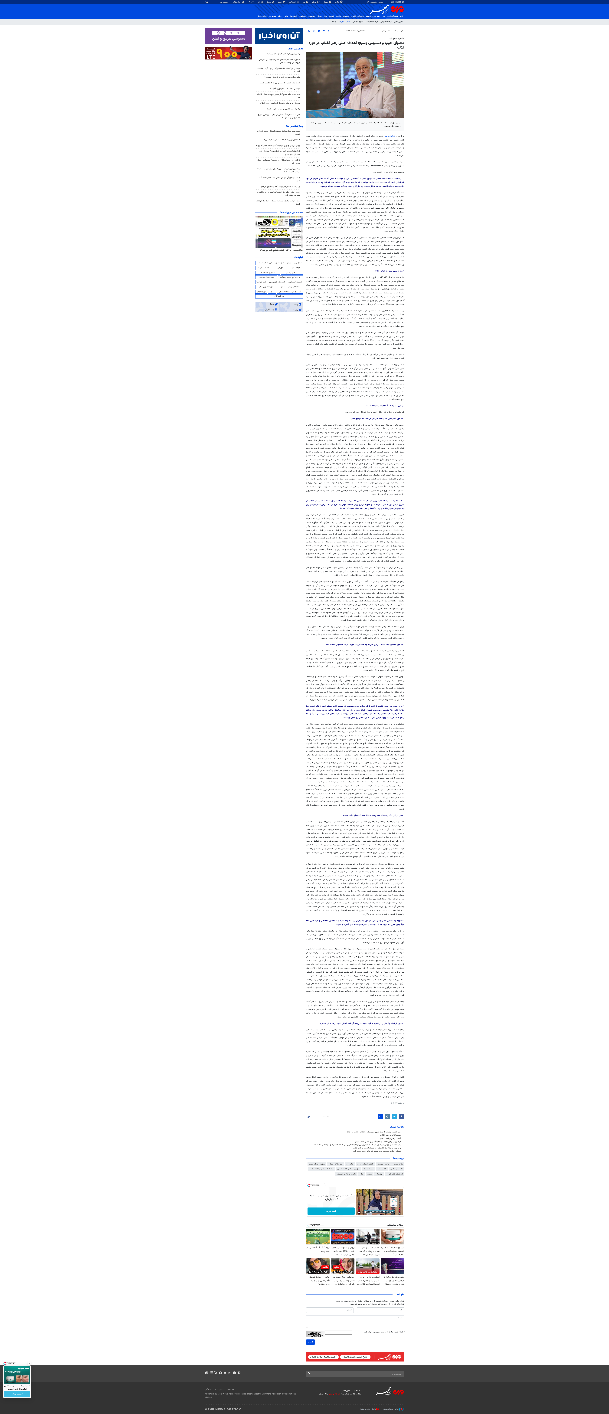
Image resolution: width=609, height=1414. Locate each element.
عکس (286, 16)
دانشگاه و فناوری (357, 16)
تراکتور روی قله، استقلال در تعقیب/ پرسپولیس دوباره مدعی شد (278, 162)
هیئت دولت (369, 1169)
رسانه (334, 21)
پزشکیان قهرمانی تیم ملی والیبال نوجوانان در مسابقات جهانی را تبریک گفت (278, 170)
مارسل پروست (383, 1164)
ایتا (259, 2)
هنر (384, 16)
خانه (401, 16)
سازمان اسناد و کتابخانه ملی (348, 1169)
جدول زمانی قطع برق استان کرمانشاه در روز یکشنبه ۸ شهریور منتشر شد (278, 194)
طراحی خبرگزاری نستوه (391, 1409)
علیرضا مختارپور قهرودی (346, 1174)
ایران (361, 1174)
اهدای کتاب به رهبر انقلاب (390, 1135)
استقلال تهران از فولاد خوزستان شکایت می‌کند (281, 139)
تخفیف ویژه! (17, 1394)
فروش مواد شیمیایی (266, 277)
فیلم (280, 16)
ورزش (319, 16)
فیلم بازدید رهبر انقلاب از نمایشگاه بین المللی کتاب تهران (378, 1141)
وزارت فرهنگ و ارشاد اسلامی (321, 1169)
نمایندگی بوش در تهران (290, 286)
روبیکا (269, 2)
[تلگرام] (239, 1373)
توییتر (280, 2)
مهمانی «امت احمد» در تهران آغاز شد (285, 88)
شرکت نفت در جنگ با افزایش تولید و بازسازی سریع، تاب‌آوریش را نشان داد (279, 116)
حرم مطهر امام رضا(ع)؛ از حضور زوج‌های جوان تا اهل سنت (278, 96)
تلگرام (337, 2)
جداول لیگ (237, 2)
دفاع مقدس (398, 1164)
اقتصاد (331, 16)
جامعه (338, 16)
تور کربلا (279, 267)
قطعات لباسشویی (295, 282)
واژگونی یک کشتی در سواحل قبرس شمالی (283, 109)
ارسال (310, 1342)
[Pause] (359, 1212)
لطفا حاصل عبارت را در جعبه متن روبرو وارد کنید (384, 1332)
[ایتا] (207, 1373)
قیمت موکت (295, 267)
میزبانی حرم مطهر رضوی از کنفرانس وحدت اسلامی (279, 103)
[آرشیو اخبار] (211, 1373)
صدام (369, 1174)
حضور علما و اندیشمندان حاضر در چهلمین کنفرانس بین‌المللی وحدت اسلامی (279, 61)
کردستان (379, 1174)
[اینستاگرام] (230, 1373)
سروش (325, 2)
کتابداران (350, 1164)
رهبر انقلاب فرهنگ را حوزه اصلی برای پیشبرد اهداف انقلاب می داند (374, 1132)
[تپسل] (308, 1185)
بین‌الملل (302, 16)
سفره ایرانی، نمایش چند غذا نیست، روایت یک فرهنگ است (278, 202)
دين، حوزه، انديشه (373, 16)
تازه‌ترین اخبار (295, 49)
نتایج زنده (251, 2)
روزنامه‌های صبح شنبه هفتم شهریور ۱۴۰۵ (282, 250)
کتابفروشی (382, 1169)
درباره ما (230, 1389)
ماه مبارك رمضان (336, 1164)
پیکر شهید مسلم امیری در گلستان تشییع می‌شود (280, 186)
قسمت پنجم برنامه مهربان (390, 1138)
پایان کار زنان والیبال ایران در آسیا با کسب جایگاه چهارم (278, 145)
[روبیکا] (221, 1373)
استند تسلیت (264, 267)
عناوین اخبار (398, 21)
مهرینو (272, 291)
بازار (325, 16)
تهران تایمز (261, 291)
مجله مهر (272, 16)
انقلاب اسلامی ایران (365, 1164)
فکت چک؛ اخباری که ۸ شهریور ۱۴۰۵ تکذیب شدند (280, 83)
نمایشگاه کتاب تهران (395, 1174)
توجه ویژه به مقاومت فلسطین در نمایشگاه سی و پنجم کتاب (377, 1148)
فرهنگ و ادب (392, 16)
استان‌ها (293, 16)
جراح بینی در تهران (294, 262)
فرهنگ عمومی (386, 21)
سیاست (311, 16)
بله (304, 2)
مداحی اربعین (292, 272)
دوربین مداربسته (268, 272)
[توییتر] (225, 1373)
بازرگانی (208, 1389)
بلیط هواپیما (261, 282)
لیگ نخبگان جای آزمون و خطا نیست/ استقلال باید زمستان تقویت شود (279, 153)
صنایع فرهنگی (358, 21)
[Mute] (363, 1212)
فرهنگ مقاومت (372, 21)
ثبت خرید (331, 1211)
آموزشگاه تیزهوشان (277, 282)
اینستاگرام (292, 2)
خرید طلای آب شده (264, 262)
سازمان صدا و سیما (317, 1164)
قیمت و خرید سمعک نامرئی (290, 291)
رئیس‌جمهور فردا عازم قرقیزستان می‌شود (283, 54)
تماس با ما (219, 1389)
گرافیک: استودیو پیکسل (368, 1409)
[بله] (234, 1373)
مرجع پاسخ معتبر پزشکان (290, 277)
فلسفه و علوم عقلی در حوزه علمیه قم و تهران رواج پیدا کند (377, 1151)
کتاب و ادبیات (344, 21)
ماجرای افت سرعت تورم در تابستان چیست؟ (282, 77)
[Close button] (29, 1363)
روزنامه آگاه (279, 296)
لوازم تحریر (279, 262)
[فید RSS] (216, 1373)
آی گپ (314, 2)
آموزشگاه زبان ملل (266, 286)
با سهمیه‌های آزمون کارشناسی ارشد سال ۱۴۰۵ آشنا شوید (279, 179)
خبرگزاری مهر (390, 136)
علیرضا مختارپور (396, 1169)
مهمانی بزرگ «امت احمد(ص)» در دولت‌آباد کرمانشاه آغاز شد (279, 70)
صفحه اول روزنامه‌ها (291, 212)
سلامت (346, 16)
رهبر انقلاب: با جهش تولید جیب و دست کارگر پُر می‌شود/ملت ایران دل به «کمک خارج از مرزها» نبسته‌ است (357, 1144)
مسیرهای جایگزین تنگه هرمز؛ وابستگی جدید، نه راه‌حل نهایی (278, 133)
